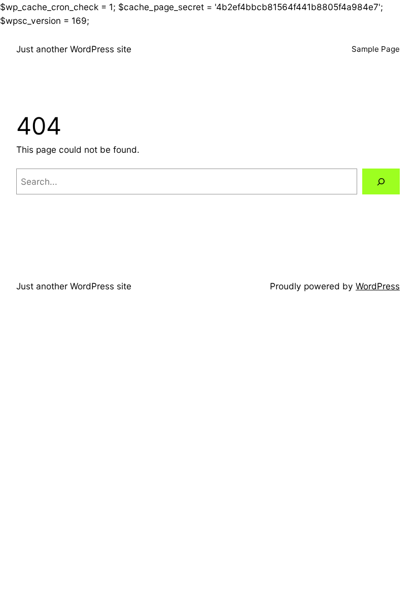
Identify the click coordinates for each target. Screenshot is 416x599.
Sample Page (376, 49)
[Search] (381, 181)
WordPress (378, 286)
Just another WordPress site (73, 49)
